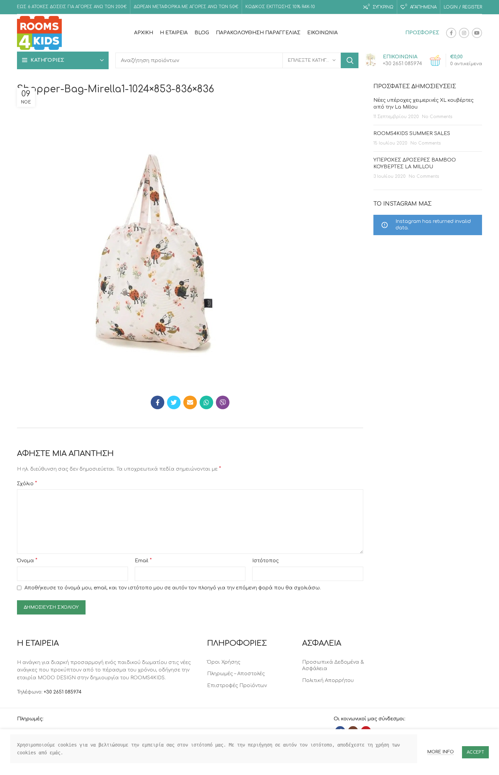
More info (440, 752)
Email (143, 560)
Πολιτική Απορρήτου (328, 680)
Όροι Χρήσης (223, 662)
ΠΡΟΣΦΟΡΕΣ (422, 32)
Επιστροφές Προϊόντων (237, 685)
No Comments (437, 116)
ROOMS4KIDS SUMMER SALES (411, 133)
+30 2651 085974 (62, 692)
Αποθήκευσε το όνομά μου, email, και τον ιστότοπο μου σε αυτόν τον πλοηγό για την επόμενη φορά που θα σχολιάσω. (172, 587)
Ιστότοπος (265, 560)
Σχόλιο (27, 483)
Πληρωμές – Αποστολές (236, 673)
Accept (475, 752)
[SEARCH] (349, 60)
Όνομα (27, 560)
